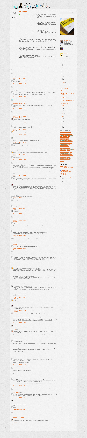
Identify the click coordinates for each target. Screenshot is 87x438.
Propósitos (65, 150)
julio (62, 107)
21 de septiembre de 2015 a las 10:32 (19, 310)
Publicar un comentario (14, 424)
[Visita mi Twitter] (64, 5)
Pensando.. (69, 132)
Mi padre (70, 140)
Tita (14, 183)
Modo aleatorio (66, 135)
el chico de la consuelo (17, 117)
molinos (14, 236)
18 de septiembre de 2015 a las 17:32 (19, 142)
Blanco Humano (15, 398)
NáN (14, 209)
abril (62, 111)
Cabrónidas (15, 221)
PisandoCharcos (66, 145)
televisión (68, 159)
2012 (61, 121)
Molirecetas (61, 153)
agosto (63, 105)
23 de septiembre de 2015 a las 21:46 (19, 364)
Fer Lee (14, 329)
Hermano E (15, 311)
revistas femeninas (62, 159)
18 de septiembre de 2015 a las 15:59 (19, 116)
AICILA (14, 130)
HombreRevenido (16, 410)
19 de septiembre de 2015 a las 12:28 (19, 220)
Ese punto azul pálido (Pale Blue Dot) (66, 176)
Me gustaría (61, 145)
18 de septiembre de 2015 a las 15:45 (19, 108)
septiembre (63, 85)
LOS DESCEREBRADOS (67, 53)
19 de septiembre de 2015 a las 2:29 (19, 202)
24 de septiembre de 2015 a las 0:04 (19, 375)
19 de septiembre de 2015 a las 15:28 (19, 227)
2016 (61, 78)
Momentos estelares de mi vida (63, 132)
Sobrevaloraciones (66, 153)
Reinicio (62, 180)
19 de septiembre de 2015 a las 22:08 (19, 265)
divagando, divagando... (64, 166)
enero (62, 116)
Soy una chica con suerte (64, 103)
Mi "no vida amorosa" (69, 143)
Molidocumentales (65, 136)
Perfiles (71, 134)
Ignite (65, 157)
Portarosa (14, 298)
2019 (61, 73)
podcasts (61, 136)
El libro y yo (61, 134)
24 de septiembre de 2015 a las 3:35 (19, 385)
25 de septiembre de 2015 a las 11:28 (19, 404)
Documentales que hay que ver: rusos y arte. (67, 100)
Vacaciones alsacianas (62, 154)
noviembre (63, 82)
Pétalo (14, 303)
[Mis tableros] (75, 5)
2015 (61, 79)
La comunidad (67, 139)
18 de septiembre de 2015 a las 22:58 (19, 194)
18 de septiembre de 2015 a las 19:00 (19, 159)
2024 (61, 65)
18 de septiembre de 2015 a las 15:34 (19, 96)
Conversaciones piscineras (70, 149)
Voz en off (15, 150)
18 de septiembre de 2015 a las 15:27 (19, 83)
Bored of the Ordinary (64, 174)
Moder (14, 418)
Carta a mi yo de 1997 (67, 40)
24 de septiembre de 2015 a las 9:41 (19, 391)
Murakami (68, 157)
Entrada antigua (54, 66)
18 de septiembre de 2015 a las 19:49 (19, 175)
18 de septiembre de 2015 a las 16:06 (19, 122)
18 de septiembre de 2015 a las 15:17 (19, 78)
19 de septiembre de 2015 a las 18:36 (19, 243)
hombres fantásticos (62, 141)
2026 (61, 64)
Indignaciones (61, 135)
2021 (61, 70)
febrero (63, 114)
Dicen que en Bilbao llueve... (65, 88)
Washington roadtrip (62, 140)
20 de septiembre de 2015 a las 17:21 (19, 302)
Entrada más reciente (14, 66)
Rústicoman (61, 150)
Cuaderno (68, 150)
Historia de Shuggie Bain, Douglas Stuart (66, 171)
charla (66, 158)
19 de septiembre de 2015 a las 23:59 (19, 282)
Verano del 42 (63, 102)
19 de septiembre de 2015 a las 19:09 (19, 248)
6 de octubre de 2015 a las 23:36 (18, 417)
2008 (61, 127)
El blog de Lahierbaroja (64, 170)
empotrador (69, 158)
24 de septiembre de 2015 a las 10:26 (19, 397)
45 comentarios (15, 17)
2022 (61, 68)
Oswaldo (14, 266)
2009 (61, 126)
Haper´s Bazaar (62, 157)
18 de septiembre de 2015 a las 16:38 (19, 134)
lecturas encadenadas (68, 154)
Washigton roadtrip (62, 158)
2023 (61, 67)
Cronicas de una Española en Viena (19, 103)
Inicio (35, 66)
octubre (63, 84)
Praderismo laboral (67, 148)
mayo (62, 110)
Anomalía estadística (64, 97)
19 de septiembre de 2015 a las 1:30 (19, 197)
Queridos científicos (62, 144)
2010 (61, 124)
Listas (70, 152)
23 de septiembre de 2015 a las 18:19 (19, 338)
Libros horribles (67, 152)
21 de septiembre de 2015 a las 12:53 (19, 322)
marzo (63, 113)
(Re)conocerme (63, 90)
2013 (61, 119)
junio (62, 108)
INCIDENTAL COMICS (64, 173)
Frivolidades (65, 134)
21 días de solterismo (64, 87)
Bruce (68, 136)
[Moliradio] (73, 5)
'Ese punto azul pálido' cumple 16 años (66, 177)
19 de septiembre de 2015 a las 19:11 (19, 253)
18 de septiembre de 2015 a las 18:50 (19, 148)
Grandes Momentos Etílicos (69, 141)
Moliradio (70, 153)
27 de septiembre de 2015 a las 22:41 (19, 409)
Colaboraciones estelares (63, 149)
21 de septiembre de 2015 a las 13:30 (19, 328)
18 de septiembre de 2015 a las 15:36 (19, 102)
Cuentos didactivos (62, 152)
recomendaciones (71, 135)
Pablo (14, 284)
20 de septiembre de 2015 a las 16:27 (19, 297)
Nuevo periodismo (64, 91)
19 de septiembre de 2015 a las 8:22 (19, 208)
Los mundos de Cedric (62, 143)
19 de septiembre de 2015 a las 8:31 (19, 213)
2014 (61, 118)
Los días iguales (62, 148)
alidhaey (14, 97)
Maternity (68, 134)
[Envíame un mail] (70, 5)
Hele (14, 135)
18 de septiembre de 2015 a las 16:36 (19, 129)
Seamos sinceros (23, 11)
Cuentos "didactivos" (62, 139)
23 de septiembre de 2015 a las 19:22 (19, 355)
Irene (14, 323)
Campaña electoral (68, 144)
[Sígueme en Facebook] (67, 5)
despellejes (67, 140)
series (66, 159)
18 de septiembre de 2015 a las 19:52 (19, 181)
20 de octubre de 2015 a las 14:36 (19, 422)
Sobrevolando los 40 (16, 392)
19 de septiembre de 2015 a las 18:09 (19, 235)
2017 (61, 76)
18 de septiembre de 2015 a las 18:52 (19, 154)
